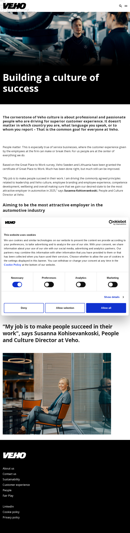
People (7, 490)
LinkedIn (8, 506)
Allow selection (65, 307)
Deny (24, 307)
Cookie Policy (12, 264)
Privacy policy (11, 517)
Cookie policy (11, 512)
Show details (112, 297)
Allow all (106, 307)
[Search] (120, 6)
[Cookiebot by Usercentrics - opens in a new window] (111, 222)
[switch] (49, 284)
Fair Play (8, 496)
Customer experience (16, 485)
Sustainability (11, 479)
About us (8, 468)
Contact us (9, 474)
